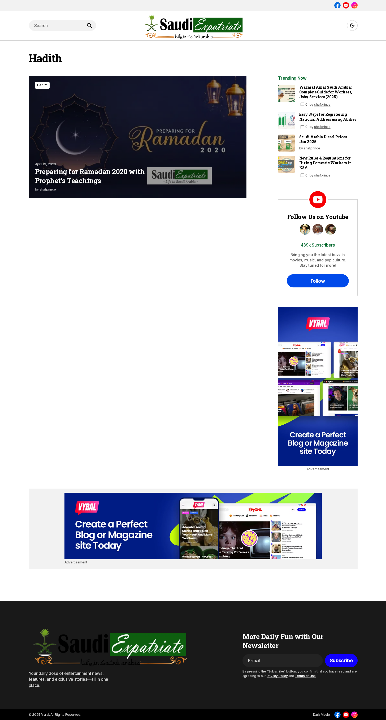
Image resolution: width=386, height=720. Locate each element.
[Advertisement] (318, 386)
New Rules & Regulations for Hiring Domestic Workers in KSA (325, 163)
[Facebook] (337, 5)
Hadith (42, 85)
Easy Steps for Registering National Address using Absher (327, 117)
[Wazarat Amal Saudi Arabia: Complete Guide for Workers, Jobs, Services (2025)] (286, 93)
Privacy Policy (277, 676)
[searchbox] (56, 25)
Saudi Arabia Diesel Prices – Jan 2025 (324, 139)
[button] (352, 25)
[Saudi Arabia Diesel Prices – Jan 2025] (286, 143)
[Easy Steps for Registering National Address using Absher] (286, 120)
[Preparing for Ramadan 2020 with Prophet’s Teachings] (137, 137)
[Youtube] (346, 5)
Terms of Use (305, 676)
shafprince (322, 104)
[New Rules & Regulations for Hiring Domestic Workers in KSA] (286, 164)
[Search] (89, 25)
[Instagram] (354, 5)
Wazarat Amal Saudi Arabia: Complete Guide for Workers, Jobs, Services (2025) (325, 92)
